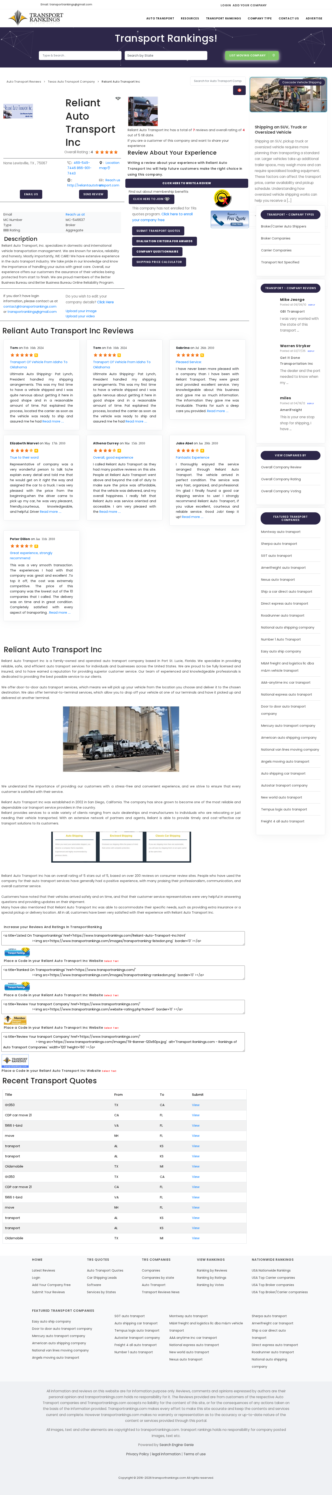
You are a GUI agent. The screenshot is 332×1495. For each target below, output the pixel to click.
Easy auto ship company (281, 651)
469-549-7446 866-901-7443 (79, 168)
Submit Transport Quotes (158, 231)
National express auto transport (286, 694)
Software (94, 1285)
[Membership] (118, 98)
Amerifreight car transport (272, 1323)
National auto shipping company (287, 627)
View (196, 1105)
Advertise (314, 18)
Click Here (105, 302)
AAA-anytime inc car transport (286, 682)
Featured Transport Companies (290, 518)
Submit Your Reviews (48, 1292)
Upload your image (81, 311)
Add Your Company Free (51, 1285)
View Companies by (290, 455)
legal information (167, 1454)
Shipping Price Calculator (159, 262)
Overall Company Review (281, 467)
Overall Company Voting (281, 491)
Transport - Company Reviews (290, 288)
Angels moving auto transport (285, 761)
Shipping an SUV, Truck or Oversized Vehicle (281, 129)
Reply (311, 305)
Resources (190, 18)
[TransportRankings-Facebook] (272, 4)
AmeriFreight (291, 410)
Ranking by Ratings (211, 1277)
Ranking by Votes (210, 1285)
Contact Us (289, 18)
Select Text (111, 961)
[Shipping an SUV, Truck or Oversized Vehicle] (288, 94)
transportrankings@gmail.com (32, 311)
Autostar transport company (284, 785)
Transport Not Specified (280, 262)
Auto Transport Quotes (105, 1270)
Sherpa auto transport (279, 543)
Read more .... (53, 421)
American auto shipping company (289, 737)
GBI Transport (292, 311)
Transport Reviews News (161, 1292)
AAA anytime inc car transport (193, 1337)
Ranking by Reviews (212, 1270)
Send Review (93, 194)
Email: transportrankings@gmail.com (66, 4)
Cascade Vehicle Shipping (301, 82)
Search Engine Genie (176, 1444)
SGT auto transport (276, 555)
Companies (151, 1270)
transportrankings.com (169, 1478)
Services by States (101, 1292)
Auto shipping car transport (283, 773)
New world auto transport (281, 797)
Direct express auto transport (284, 603)
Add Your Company (250, 5)
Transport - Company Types (290, 214)
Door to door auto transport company (62, 1328)
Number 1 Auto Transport (281, 639)
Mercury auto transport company (288, 725)
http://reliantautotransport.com (93, 185)
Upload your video (80, 316)
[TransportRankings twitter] (279, 4)
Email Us (31, 194)
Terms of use (195, 1454)
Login (226, 5)
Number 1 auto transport (134, 1352)
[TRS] (230, 219)
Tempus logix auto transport (284, 809)
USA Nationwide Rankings (271, 1270)
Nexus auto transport (278, 579)
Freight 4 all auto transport (282, 821)
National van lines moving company (290, 749)
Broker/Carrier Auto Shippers (283, 226)
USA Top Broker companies (273, 1285)
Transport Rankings (223, 18)
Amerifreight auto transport (283, 567)
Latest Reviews (43, 1270)
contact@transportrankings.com (29, 306)
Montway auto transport (281, 531)
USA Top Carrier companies (273, 1277)
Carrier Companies (276, 250)
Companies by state (158, 1277)
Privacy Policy (138, 1454)
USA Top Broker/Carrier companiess (280, 1292)
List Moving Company (247, 55)
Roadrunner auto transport (282, 615)
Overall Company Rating (281, 479)
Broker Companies (275, 238)
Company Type (260, 18)
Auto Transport (160, 18)
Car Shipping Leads (102, 1277)
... (298, 330)
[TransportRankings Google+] (287, 4)
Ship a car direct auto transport (286, 591)
